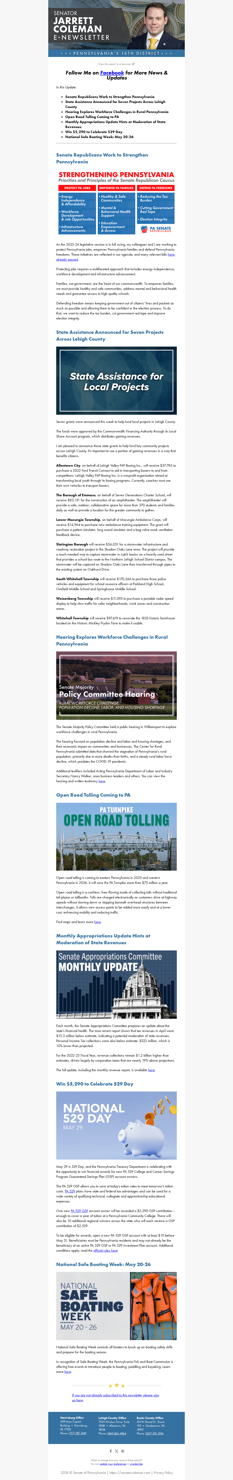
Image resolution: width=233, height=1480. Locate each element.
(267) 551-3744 (154, 1433)
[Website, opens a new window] (122, 1453)
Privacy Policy (163, 1472)
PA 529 (70, 1191)
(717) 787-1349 (77, 1433)
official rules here (106, 1250)
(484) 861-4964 (116, 1433)
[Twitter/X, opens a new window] (117, 1453)
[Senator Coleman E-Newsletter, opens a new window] (116, 28)
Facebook (112, 72)
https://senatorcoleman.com (129, 1472)
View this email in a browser (115, 64)
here (102, 781)
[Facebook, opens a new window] (111, 1453)
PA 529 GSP (79, 1210)
